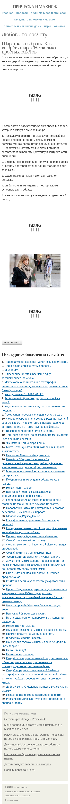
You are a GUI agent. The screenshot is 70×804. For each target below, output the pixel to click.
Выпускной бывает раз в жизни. (26, 613)
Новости (22, 13)
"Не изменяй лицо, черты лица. (25, 443)
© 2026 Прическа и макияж (16, 787)
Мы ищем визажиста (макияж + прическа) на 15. (36, 630)
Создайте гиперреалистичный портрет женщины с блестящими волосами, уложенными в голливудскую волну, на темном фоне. (35, 662)
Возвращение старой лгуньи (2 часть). (30, 431)
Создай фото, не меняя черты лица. (28, 552)
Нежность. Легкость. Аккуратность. (28, 455)
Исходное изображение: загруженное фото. (33, 695)
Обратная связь (11, 800)
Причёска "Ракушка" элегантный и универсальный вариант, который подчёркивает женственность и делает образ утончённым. (32, 463)
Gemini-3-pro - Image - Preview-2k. (25, 719)
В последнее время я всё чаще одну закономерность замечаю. (26, 376)
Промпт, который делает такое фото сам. (32, 536)
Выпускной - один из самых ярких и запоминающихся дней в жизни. (26, 494)
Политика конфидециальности (17, 795)
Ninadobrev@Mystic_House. (23, 516)
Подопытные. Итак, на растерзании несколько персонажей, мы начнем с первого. (33, 510)
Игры (47, 26)
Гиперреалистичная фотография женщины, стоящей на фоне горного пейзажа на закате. (31, 502)
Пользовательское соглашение (27, 791)
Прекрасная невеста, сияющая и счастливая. (33, 414)
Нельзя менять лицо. (19, 487)
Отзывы (59, 26)
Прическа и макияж (35, 6)
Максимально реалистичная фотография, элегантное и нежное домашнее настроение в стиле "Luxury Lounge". (35, 386)
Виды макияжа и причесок (48, 13)
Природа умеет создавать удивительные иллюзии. (36, 362)
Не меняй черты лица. (20, 654)
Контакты (9, 791)
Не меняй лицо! (16, 650)
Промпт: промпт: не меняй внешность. (30, 634)
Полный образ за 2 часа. (19, 769)
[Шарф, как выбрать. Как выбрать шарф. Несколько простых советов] (35, 270)
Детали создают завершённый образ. (27, 764)
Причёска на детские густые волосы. (28, 366)
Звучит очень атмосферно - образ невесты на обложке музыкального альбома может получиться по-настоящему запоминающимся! (34, 565)
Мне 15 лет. (12, 370)
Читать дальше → (12, 342)
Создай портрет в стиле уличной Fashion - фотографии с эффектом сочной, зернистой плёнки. (34, 672)
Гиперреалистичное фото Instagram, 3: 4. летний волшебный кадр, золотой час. (34, 530)
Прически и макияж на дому (22, 26)
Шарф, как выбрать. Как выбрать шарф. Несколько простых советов (29, 47)
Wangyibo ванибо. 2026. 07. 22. (24, 394)
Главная (7, 13)
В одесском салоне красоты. (24, 638)
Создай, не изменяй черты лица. (26, 540)
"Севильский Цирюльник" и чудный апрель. (33, 557)
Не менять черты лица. (20, 626)
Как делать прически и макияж (34, 19)
